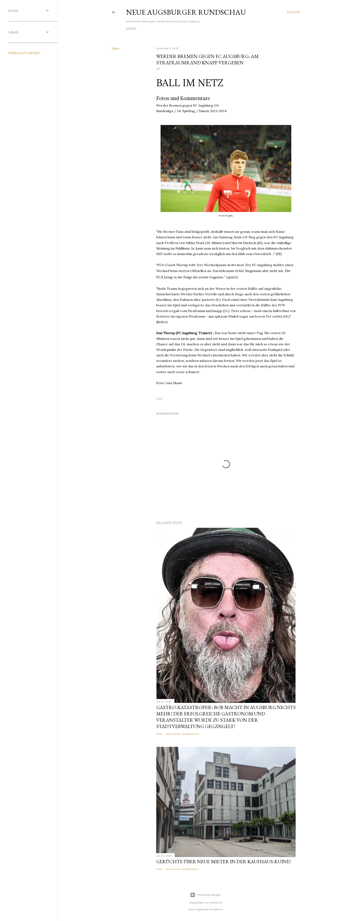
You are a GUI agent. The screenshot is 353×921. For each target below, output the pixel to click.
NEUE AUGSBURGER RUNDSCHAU (186, 12)
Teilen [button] (115, 48)
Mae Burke (215, 902)
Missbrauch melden (24, 53)
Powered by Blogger (209, 894)
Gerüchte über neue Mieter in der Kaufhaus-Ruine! (223, 861)
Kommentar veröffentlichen (182, 733)
